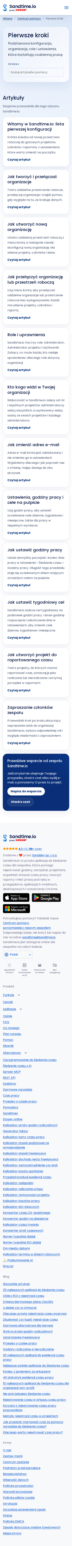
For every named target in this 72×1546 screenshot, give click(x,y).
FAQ (6, 1022)
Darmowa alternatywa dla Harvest (28, 1325)
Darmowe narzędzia (17, 1089)
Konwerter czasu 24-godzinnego (26, 1213)
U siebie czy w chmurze (20, 1308)
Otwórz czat (20, 802)
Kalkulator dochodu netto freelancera (30, 1159)
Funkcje (8, 995)
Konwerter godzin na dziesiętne (25, 1219)
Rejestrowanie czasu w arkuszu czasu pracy (34, 1400)
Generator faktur (15, 1131)
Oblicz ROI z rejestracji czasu (23, 1296)
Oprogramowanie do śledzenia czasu (29, 1060)
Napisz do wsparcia (26, 791)
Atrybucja (10, 1503)
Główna (7, 18)
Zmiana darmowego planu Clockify (28, 1302)
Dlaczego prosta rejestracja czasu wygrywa (34, 1314)
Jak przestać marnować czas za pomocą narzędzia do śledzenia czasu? (33, 1424)
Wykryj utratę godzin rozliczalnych (28, 1331)
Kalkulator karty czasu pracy (24, 1137)
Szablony (9, 1083)
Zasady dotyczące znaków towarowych (31, 1527)
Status (7, 1515)
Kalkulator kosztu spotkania (23, 1171)
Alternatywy (12, 1053)
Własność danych (16, 1480)
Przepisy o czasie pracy (20, 1101)
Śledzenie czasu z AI (17, 1066)
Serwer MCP (12, 1072)
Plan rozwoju (12, 1034)
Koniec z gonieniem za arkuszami (26, 1371)
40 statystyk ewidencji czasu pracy (28, 1377)
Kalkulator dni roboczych (21, 1207)
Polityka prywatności (18, 1486)
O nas (7, 1450)
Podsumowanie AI (18, 1260)
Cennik (8, 1002)
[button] (19, 995)
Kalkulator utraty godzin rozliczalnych (30, 1125)
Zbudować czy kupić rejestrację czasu (30, 1319)
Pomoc (8, 1040)
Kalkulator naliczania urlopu (23, 1189)
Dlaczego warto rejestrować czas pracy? (33, 1432)
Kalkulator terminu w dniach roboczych (31, 1254)
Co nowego (11, 1028)
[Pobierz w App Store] (16, 897)
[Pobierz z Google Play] (47, 897)
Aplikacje (9, 1009)
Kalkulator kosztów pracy (21, 1201)
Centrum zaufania (16, 1462)
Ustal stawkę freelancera (21, 1337)
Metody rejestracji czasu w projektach (30, 1416)
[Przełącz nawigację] (66, 7)
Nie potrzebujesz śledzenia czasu (26, 1394)
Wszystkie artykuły (16, 1284)
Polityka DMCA (13, 1521)
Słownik (8, 1046)
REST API (9, 1078)
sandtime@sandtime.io (39, 937)
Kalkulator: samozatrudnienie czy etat (30, 1165)
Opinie (7, 1016)
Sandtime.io (22, 6)
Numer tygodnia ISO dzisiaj (22, 1242)
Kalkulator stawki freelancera (24, 1153)
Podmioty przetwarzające (21, 1468)
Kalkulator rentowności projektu (26, 1195)
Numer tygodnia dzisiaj (19, 1236)
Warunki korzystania (17, 1492)
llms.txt (8, 1266)
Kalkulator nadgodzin (18, 1183)
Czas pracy (11, 1095)
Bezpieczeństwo (15, 1474)
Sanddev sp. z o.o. (44, 855)
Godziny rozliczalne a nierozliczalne (28, 1349)
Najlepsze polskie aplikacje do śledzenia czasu (36, 1365)
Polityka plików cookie (19, 1498)
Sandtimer (10, 1113)
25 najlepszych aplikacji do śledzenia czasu (33, 1290)
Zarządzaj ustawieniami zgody (24, 1509)
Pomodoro (10, 1107)
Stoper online (12, 1119)
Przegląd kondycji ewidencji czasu (27, 1177)
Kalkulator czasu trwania (21, 1224)
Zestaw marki (13, 1456)
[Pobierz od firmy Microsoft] (16, 908)
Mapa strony (12, 1533)
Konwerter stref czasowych (23, 1230)
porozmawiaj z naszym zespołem (27, 928)
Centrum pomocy (29, 18)
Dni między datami (16, 1248)
